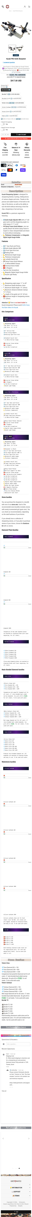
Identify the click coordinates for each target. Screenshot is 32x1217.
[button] (10, 1087)
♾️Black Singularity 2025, (9, 68)
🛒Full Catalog (16, 72)
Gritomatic (7, 6)
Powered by (16, 1206)
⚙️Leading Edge (13, 1070)
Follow (7, 1066)
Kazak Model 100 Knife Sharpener (22, 1150)
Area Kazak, (6, 66)
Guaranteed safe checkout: (10, 162)
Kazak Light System (8, 1149)
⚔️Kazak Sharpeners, (23, 68)
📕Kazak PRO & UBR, (23, 70)
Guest (7, 1054)
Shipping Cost (10, 1056)
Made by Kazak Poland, (22, 66)
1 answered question (9, 62)
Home (10, 10)
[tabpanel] (8, 1149)
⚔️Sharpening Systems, (10, 70)
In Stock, (12, 66)
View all (4, 1091)
